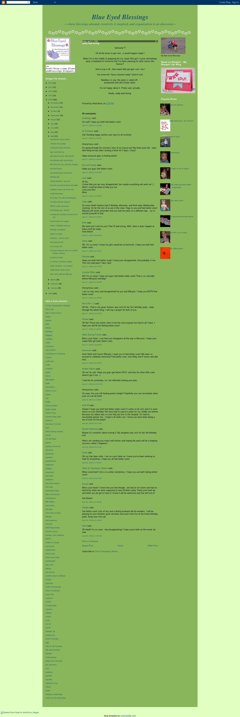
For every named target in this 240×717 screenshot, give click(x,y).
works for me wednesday (56, 698)
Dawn (84, 241)
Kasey (85, 484)
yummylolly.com (128, 716)
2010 (50, 96)
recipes (48, 580)
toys (47, 668)
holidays (49, 468)
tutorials (49, 676)
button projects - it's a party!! (61, 266)
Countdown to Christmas (55, 354)
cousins (49, 357)
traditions (49, 672)
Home (120, 546)
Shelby (85, 507)
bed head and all (56, 242)
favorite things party (53, 417)
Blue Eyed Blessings (120, 16)
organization (50, 550)
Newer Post (87, 546)
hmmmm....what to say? (59, 238)
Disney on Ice (51, 391)
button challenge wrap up (60, 225)
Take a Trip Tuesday (54, 646)
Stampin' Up (50, 631)
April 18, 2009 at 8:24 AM (91, 478)
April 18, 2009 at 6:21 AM (91, 447)
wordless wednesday (54, 694)
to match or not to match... (179, 169)
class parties (51, 350)
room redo (50, 594)
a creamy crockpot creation (61, 262)
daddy (48, 372)
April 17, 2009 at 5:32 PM (91, 125)
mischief (49, 524)
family (48, 402)
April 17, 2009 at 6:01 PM (91, 235)
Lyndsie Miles (88, 272)
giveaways (50, 454)
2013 (50, 83)
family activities (51, 406)
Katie (84, 453)
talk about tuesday (53, 650)
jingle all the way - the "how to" (181, 121)
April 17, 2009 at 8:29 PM (91, 345)
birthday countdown (58, 230)
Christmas (50, 346)
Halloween (50, 465)
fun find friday (51, 439)
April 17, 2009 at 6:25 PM (91, 266)
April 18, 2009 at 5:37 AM (91, 423)
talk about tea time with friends (62, 156)
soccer (48, 624)
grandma (49, 457)
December (55, 103)
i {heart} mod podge (58, 144)
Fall (47, 398)
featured (49, 420)
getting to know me (53, 446)
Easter (48, 394)
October (54, 111)
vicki (84, 178)
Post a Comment (90, 541)
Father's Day (51, 413)
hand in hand (174, 137)
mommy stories (52, 531)
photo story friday (52, 557)
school (48, 602)
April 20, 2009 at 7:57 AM (91, 536)
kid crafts (49, 487)
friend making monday (54, 431)
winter (48, 691)
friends (48, 435)
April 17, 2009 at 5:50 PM (91, 196)
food (47, 428)
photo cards (50, 554)
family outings (51, 409)
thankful (49, 654)
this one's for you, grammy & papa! (64, 164)
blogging (49, 335)
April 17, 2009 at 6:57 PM (91, 313)
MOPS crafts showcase (59, 206)
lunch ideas (50, 505)
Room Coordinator (53, 591)
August (54, 120)
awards (48, 320)
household (50, 472)
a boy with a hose (176, 201)
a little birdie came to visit (60, 270)
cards (48, 343)
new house (50, 546)
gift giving (49, 450)
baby (47, 324)
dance (48, 376)
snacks (48, 617)
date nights (50, 380)
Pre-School (50, 572)
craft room (50, 361)
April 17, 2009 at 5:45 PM (91, 172)
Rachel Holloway (90, 429)
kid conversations (53, 483)
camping (49, 339)
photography (51, 561)
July (52, 124)
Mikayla (49, 517)
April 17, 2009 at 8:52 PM (91, 363)
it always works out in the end (61, 189)
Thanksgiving (51, 657)
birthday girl (54, 177)
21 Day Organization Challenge (58, 306)
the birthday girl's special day (61, 160)
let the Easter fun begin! (59, 221)
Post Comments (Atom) (106, 551)
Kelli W (85, 405)
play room (49, 565)
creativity (49, 369)
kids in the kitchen (53, 494)
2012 (50, 87)
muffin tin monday (52, 542)
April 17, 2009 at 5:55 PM (91, 217)
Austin (48, 317)
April (53, 136)
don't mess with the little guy (61, 274)
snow (48, 620)
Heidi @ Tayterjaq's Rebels (95, 468)
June (53, 128)
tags (47, 642)
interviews (50, 476)
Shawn (85, 319)
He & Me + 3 (88, 303)
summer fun (50, 635)
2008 (50, 293)
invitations (49, 480)
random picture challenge (55, 576)
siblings (48, 613)
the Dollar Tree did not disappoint (63, 198)
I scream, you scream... (178, 233)
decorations (50, 387)
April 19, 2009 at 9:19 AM (91, 520)
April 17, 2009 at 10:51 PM (92, 384)
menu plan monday (53, 513)
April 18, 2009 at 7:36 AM (91, 463)
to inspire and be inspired (60, 202)
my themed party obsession (61, 173)
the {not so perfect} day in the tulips (64, 185)
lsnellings (86, 118)
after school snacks (53, 313)
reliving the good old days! (60, 148)
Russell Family (89, 165)
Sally (84, 202)
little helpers (50, 502)
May (53, 132)
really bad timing (56, 194)
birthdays (49, 331)
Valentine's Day (52, 683)
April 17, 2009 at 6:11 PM (91, 251)
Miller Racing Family (91, 335)
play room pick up (57, 152)
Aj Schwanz (87, 131)
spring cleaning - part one (60, 181)
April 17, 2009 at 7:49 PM (91, 329)
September (55, 115)
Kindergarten (51, 498)
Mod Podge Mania (53, 528)
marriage (49, 509)
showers (49, 609)
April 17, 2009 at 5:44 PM (91, 159)
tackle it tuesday (52, 639)
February (54, 284)
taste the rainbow (176, 105)
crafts (48, 365)
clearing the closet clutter (60, 139)
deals (48, 383)
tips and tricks (51, 665)
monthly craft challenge (55, 535)
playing (48, 568)
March (53, 280)
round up (49, 598)
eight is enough (56, 234)
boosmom (86, 350)
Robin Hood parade (53, 587)
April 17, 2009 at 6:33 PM (91, 298)
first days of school (53, 424)
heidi (84, 526)
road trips (49, 583)
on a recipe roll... (56, 246)
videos (48, 687)
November (55, 107)
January (54, 288)
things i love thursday (54, 661)
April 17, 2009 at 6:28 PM (91, 282)
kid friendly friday (52, 491)
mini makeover (51, 520)
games (48, 443)
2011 (50, 91)
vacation (49, 679)
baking (48, 328)
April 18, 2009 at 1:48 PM (91, 502)
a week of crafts (56, 257)
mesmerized (174, 153)
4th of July (50, 309)
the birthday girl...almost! (59, 210)
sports (48, 628)
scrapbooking (51, 605)
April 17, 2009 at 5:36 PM (91, 138)
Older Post (153, 546)
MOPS (48, 539)
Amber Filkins (88, 369)
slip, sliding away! (176, 248)
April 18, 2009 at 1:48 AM (91, 400)
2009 (50, 100)
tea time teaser (56, 169)
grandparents (51, 461)
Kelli (84, 223)
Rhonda (85, 257)
